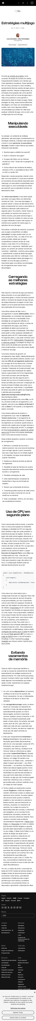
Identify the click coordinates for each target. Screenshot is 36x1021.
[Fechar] (35, 992)
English (3, 898)
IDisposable (15, 824)
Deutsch (9, 898)
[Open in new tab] (12, 930)
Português (26, 898)
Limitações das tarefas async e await (14, 632)
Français (20, 898)
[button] (18, 11)
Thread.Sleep (14, 608)
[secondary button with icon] (32, 3)
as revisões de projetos (16, 76)
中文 (2, 900)
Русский (13, 900)
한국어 (18, 900)
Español (7, 900)
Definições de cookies (18, 1008)
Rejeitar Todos (18, 1012)
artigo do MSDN (7, 636)
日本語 (14, 898)
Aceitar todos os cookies (18, 1017)
